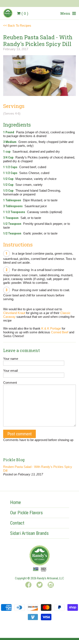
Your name (10, 358)
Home (15, 502)
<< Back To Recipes (17, 25)
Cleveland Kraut (14, 313)
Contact (17, 523)
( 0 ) (24, 13)
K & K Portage (51, 328)
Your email (10, 370)
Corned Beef (59, 332)
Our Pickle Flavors (26, 512)
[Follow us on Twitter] (39, 585)
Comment (10, 382)
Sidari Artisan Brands (29, 533)
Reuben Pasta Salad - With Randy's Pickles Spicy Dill (37, 468)
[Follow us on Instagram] (51, 585)
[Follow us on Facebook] (28, 585)
